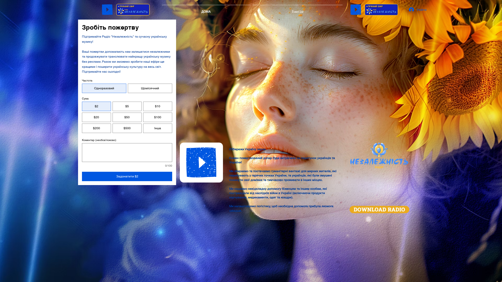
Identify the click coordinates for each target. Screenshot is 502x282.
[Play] (107, 9)
